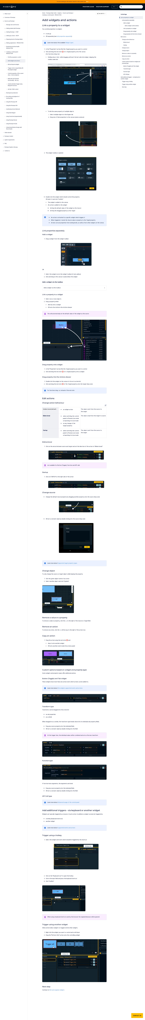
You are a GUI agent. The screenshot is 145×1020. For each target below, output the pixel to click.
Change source (125, 48)
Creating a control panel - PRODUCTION (12, 52)
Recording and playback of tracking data (12, 97)
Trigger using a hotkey (127, 81)
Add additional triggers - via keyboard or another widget (130, 78)
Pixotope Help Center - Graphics (54, 13)
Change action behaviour (128, 40)
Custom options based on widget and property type (131, 62)
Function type (126, 72)
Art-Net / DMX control (13, 89)
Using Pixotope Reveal (11, 120)
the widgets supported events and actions (70, 688)
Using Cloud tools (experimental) (14, 116)
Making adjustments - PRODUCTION (14, 43)
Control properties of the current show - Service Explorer (15, 74)
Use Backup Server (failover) (13, 109)
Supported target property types (67, 563)
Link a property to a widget (127, 17)
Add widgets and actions (14, 61)
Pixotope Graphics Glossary (11, 147)
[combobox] (131, 6)
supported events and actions (66, 828)
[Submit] (121, 6)
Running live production (12, 93)
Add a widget (126, 23)
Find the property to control (14, 57)
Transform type (127, 69)
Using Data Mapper (10, 113)
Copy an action (125, 59)
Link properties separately (128, 20)
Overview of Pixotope (10, 17)
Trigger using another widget (129, 84)
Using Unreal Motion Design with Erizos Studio (14, 128)
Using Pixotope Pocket (11, 124)
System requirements (9, 140)
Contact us (7, 151)
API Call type (126, 74)
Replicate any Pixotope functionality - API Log (13, 79)
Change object (125, 51)
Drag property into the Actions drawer (132, 34)
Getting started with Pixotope (13, 28)
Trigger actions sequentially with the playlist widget (15, 69)
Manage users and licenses (12, 25)
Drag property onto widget (129, 31)
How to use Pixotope (9, 21)
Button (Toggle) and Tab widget (131, 66)
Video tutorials (8, 133)
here (87, 2)
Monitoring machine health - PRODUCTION (13, 47)
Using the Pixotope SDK (11, 105)
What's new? (8, 14)
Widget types (69, 43)
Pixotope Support (102, 6)
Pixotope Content (9, 136)
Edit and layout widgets (13, 64)
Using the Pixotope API (11, 102)
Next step (124, 87)
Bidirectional (126, 42)
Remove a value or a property (129, 53)
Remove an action (126, 56)
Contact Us (137, 1015)
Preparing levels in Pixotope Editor (14, 39)
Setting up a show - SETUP (12, 36)
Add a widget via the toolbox (132, 26)
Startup (125, 45)
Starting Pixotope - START (12, 32)
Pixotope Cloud (88, 6)
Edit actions (123, 37)
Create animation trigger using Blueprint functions (15, 84)
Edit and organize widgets (56, 990)
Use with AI (101, 13)
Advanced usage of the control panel (68, 802)
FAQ (6, 143)
